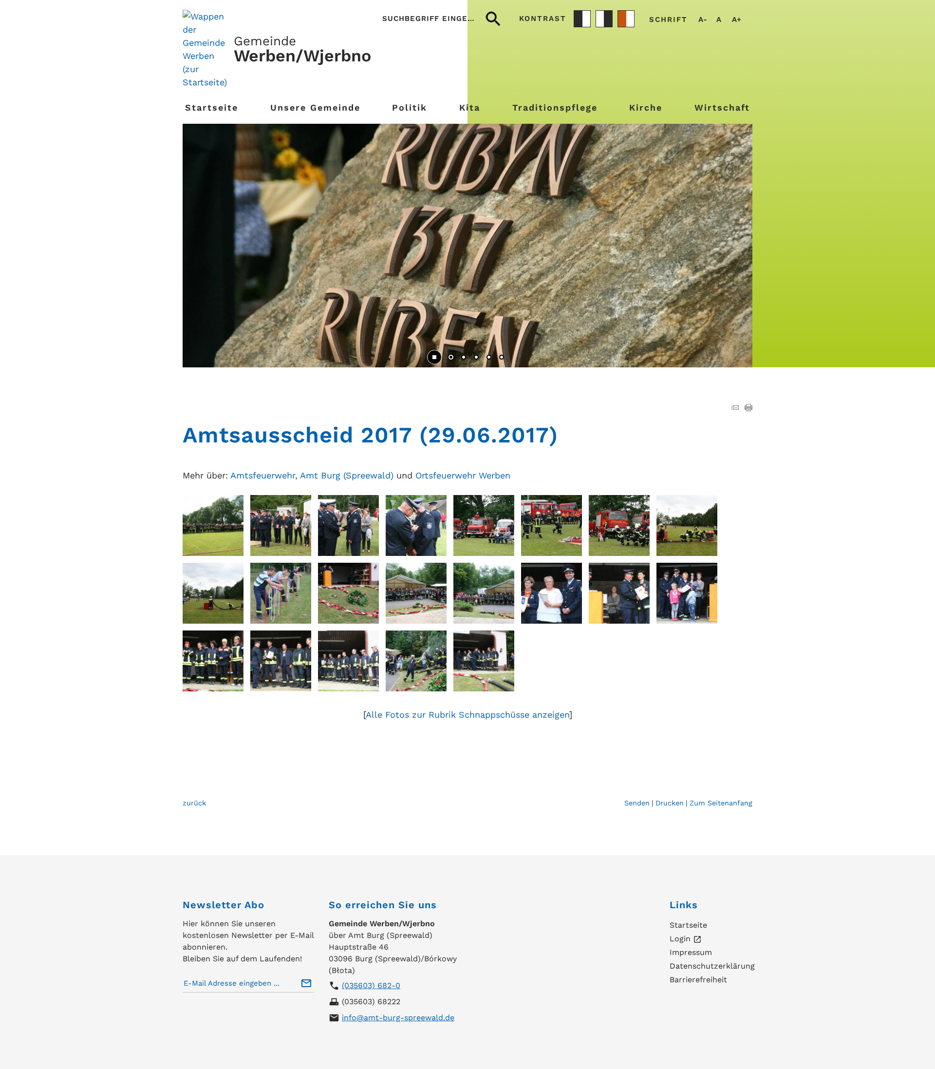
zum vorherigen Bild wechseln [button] (204, 240)
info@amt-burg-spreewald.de (398, 1017)
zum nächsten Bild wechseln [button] (730, 240)
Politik (409, 107)
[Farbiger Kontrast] (626, 18)
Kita (469, 107)
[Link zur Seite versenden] (735, 408)
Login (686, 939)
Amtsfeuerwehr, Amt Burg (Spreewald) (311, 475)
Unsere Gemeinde (315, 107)
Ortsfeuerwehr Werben (462, 475)
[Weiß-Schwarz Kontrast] (604, 18)
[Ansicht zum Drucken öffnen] (748, 408)
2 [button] (463, 358)
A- (702, 19)
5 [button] (501, 358)
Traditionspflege (555, 107)
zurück (194, 803)
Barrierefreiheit (698, 979)
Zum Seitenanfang (721, 803)
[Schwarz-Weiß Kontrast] (582, 18)
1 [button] (451, 358)
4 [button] (489, 358)
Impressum (691, 952)
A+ (736, 19)
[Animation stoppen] (434, 357)
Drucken (669, 803)
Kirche (645, 107)
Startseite (211, 107)
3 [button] (476, 358)
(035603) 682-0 (371, 985)
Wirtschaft (722, 107)
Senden (637, 803)
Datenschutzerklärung (712, 966)
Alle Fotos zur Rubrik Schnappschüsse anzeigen (467, 714)
